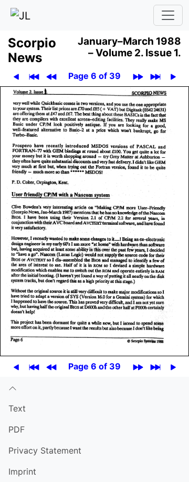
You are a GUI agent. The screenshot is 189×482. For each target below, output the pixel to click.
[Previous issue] (51, 76)
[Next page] (173, 76)
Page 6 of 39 (94, 76)
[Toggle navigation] (168, 15)
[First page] (33, 76)
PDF (16, 429)
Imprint (22, 471)
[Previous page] (16, 76)
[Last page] (155, 76)
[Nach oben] (94, 387)
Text (17, 408)
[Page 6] (94, 220)
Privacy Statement (44, 450)
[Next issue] (137, 76)
